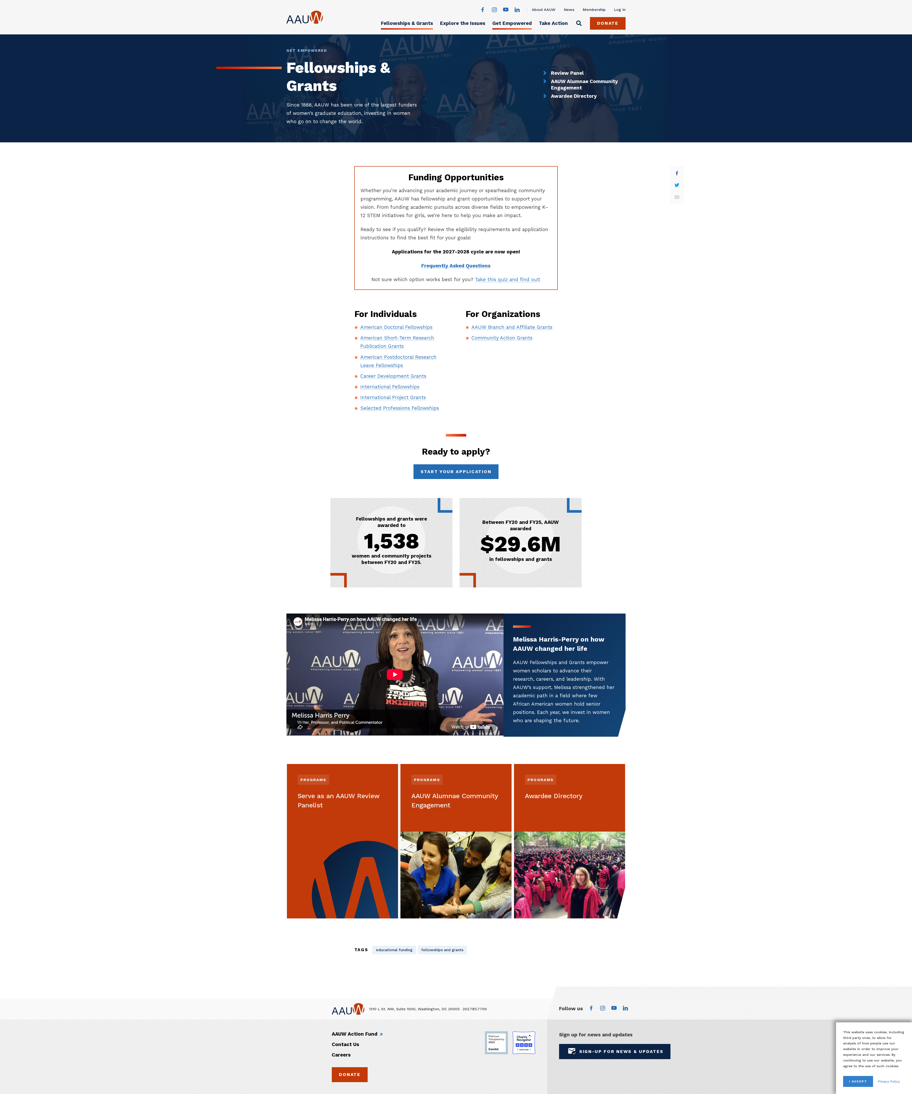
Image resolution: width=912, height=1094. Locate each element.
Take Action (553, 23)
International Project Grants (393, 397)
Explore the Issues (462, 23)
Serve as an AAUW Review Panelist (338, 800)
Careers (341, 1055)
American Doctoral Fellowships (396, 327)
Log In (620, 9)
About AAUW (544, 9)
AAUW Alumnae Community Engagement (584, 85)
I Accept (858, 1081)
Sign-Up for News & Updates (621, 1051)
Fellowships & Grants (407, 23)
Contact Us (345, 1044)
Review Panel (567, 73)
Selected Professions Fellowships (399, 408)
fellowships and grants (442, 950)
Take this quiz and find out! (507, 279)
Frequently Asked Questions (455, 266)
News (569, 9)
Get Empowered (512, 23)
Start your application (456, 471)
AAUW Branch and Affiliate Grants (511, 327)
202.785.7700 (475, 1009)
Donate (607, 23)
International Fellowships (389, 387)
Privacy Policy (889, 1081)
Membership (594, 9)
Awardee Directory (574, 96)
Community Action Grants (501, 338)
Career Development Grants (393, 376)
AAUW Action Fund (354, 1034)
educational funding (394, 950)
